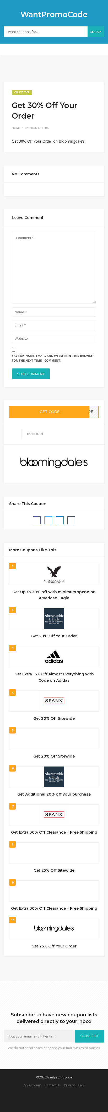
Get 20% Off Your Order (54, 636)
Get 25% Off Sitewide (54, 870)
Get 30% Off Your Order (32, 141)
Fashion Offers (36, 128)
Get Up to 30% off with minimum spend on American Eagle (54, 595)
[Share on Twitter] (48, 520)
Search (95, 32)
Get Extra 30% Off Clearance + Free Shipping (54, 832)
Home (16, 128)
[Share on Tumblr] (71, 520)
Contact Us (52, 1085)
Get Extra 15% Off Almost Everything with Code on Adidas (54, 677)
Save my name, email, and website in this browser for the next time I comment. (53, 358)
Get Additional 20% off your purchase (54, 794)
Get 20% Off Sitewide (54, 718)
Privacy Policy (74, 1085)
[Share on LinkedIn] (60, 520)
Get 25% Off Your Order (54, 946)
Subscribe (89, 1036)
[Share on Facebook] (37, 520)
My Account (32, 1085)
